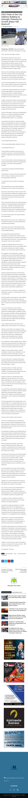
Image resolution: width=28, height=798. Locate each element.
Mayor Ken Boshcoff (9, 553)
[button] (2, 5)
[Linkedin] (12, 561)
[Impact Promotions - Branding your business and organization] (14, 739)
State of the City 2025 (21, 553)
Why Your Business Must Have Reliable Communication (21, 571)
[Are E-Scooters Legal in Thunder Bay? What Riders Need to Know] (4, 597)
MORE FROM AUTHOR (17, 592)
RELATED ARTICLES (6, 592)
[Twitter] (5, 561)
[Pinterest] (9, 561)
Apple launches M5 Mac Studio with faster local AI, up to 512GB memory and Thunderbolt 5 (17, 617)
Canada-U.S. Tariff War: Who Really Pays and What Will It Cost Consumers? (17, 623)
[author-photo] (14, 583)
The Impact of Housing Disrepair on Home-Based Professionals (7, 571)
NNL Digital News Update (7, 26)
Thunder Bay (4, 555)
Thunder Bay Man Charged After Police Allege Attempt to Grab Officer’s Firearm (17, 604)
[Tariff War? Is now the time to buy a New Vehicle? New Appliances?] (4, 610)
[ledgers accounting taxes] (14, 695)
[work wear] (14, 672)
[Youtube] (17, 790)
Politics (6, 8)
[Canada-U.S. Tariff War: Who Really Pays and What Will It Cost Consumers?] (4, 623)
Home (2, 8)
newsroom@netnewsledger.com (16, 780)
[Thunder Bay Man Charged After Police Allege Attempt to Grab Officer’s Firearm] (4, 604)
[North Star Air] (14, 2)
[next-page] (4, 636)
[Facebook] (2, 561)
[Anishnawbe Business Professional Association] (14, 718)
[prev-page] (2, 636)
